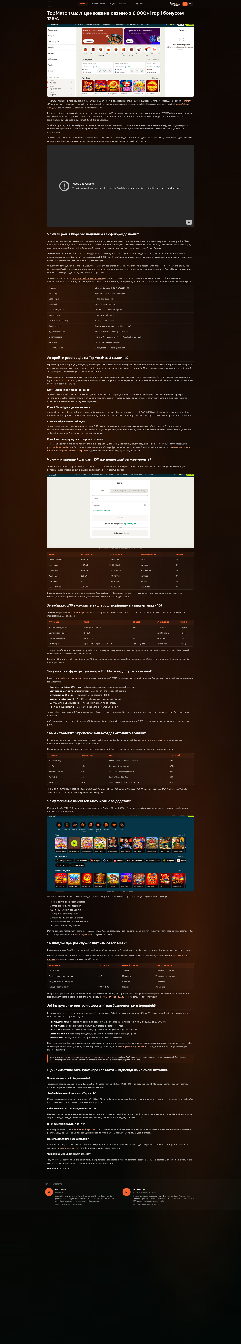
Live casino (124, 4)
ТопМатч (187, 101)
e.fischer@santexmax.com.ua (148, 1205)
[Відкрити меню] (49, 4)
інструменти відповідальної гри (87, 278)
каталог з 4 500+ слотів (64, 380)
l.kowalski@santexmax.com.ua (71, 1205)
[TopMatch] (175, 4)
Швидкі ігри (138, 4)
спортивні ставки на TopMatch (73, 450)
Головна (82, 4)
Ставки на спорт (98, 4)
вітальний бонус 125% (78, 612)
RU (190, 4)
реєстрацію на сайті (57, 447)
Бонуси (112, 4)
